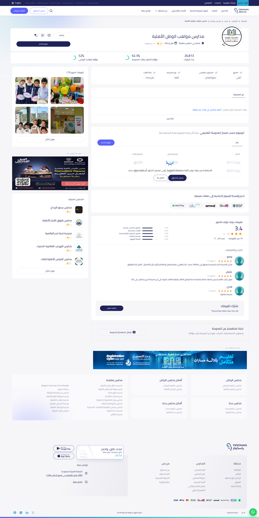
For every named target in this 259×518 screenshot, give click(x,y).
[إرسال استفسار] (42, 35)
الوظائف (237, 469)
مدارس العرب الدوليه (60, 411)
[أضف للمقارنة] (36, 35)
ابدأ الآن (118, 455)
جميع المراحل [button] (210, 77)
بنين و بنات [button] (150, 77)
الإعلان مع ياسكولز (233, 478)
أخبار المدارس (200, 469)
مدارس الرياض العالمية (43, 3)
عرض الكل (221, 238)
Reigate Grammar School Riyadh (55, 385)
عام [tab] (237, 142)
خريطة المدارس (199, 478)
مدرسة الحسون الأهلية (59, 403)
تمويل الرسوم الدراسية (199, 10)
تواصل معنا (146, 10)
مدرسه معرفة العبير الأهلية (57, 396)
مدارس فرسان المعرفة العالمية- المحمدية (104, 407)
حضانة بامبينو (63, 389)
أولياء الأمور (243, 3)
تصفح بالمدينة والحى (196, 486)
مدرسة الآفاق (116, 414)
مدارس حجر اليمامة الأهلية (58, 392)
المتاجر (214, 10)
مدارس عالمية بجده (80, 3)
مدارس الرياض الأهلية (68, 3)
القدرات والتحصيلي (178, 10)
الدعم (243, 512)
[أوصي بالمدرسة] (49, 35)
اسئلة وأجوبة (164, 482)
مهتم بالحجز (43, 44)
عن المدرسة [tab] (238, 94)
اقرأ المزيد (170, 118)
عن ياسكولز (165, 469)
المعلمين (208, 3)
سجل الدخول (177, 178)
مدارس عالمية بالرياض (93, 3)
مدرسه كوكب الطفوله (59, 400)
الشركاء (217, 3)
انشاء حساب (19, 10)
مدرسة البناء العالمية (113, 396)
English (18, 3)
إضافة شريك (236, 486)
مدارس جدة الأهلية (30, 3)
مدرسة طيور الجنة (115, 392)
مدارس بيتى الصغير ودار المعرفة (109, 400)
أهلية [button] (176, 77)
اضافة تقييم (111, 308)
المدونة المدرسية (162, 478)
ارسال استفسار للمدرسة (121, 332)
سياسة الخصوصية (232, 512)
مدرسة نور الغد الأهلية (59, 407)
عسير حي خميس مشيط (189, 43)
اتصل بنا (160, 178)
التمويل (238, 482)
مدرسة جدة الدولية (114, 411)
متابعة (61, 35)
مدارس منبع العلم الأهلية (112, 403)
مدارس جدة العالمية (55, 3)
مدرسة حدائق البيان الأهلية (111, 385)
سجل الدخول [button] (39, 10)
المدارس (224, 10)
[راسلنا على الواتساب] (253, 512)
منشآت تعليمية (229, 3)
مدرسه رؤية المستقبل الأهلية (110, 389)
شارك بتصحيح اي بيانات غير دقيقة (206, 110)
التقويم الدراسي (198, 490)
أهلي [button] (238, 77)
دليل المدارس (199, 474)
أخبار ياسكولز (164, 474)
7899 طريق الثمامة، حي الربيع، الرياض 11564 (64, 475)
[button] (51, 10)
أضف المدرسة (199, 482)
